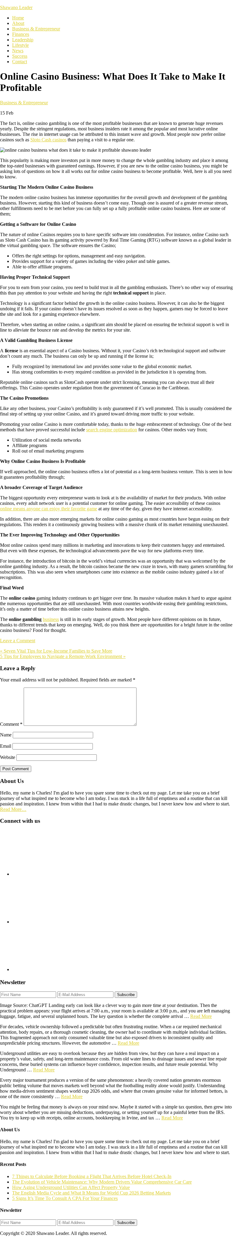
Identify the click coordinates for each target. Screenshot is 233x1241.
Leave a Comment (17, 640)
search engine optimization (111, 429)
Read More (201, 1016)
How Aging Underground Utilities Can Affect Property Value (71, 1187)
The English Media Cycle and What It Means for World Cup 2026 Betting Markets (91, 1192)
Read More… (13, 809)
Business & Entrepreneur (24, 102)
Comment (11, 724)
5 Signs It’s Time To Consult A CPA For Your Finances (65, 1198)
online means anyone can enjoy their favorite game (48, 508)
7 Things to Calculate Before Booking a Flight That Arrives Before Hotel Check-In (91, 1176)
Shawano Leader (16, 7)
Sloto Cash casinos (48, 139)
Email (5, 746)
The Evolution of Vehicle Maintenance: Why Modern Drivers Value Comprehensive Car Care (102, 1181)
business (51, 619)
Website (7, 757)
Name (6, 734)
